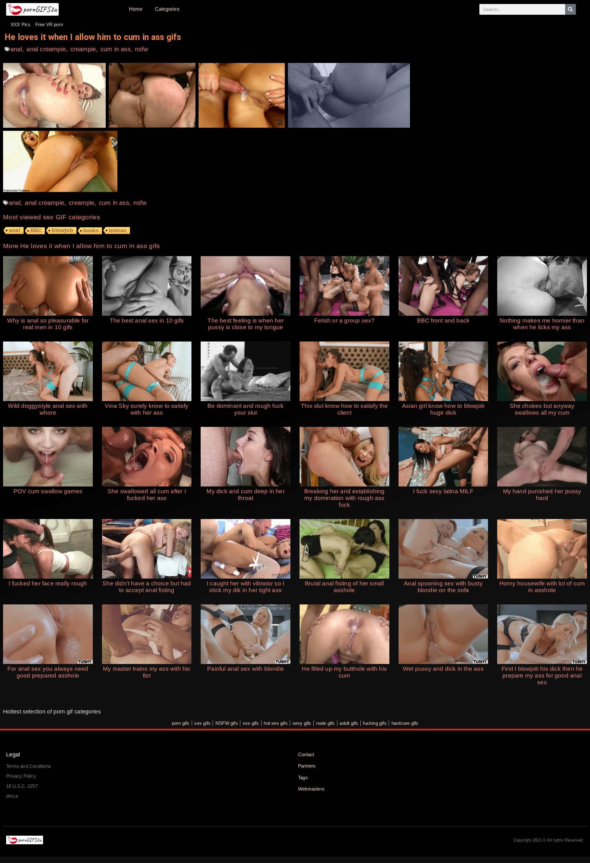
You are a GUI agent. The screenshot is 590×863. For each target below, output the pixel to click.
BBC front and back (443, 320)
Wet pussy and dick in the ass (443, 669)
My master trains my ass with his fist (146, 672)
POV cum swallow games (48, 491)
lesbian (118, 230)
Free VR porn (49, 24)
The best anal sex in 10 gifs (147, 320)
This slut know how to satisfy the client (344, 409)
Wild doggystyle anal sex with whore (48, 409)
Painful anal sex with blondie (245, 669)
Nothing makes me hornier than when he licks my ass (542, 323)
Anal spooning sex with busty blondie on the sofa (443, 586)
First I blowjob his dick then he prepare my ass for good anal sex (542, 675)
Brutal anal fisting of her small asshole (344, 586)
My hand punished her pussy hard (542, 494)
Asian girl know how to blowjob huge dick (443, 409)
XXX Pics (21, 24)
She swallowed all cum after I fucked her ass (147, 494)
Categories (167, 9)
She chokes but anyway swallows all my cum (542, 409)
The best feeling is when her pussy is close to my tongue (245, 323)
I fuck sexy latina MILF (443, 491)
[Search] (570, 9)
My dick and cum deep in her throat (245, 494)
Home (136, 9)
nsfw (141, 49)
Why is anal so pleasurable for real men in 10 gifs (47, 323)
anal (16, 49)
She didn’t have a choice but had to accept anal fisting (146, 586)
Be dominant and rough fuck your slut (245, 409)
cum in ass (115, 49)
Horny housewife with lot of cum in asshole (542, 586)
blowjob (62, 230)
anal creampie (46, 49)
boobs (91, 230)
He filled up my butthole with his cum (344, 672)
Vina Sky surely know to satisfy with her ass (146, 409)
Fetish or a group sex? (344, 320)
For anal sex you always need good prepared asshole (47, 672)
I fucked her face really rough (48, 583)
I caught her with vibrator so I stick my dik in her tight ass (245, 586)
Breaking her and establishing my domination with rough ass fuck (344, 498)
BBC (36, 230)
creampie (83, 49)
